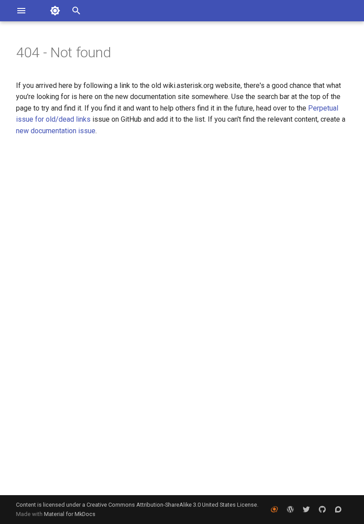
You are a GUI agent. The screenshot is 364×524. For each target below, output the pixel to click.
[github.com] (322, 509)
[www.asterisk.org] (274, 509)
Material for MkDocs (69, 514)
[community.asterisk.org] (338, 509)
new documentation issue (55, 131)
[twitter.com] (306, 509)
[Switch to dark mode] (55, 11)
